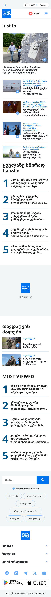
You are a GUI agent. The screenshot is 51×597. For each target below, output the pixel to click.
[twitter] (35, 573)
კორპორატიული (15, 562)
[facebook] (7, 573)
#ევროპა (13, 496)
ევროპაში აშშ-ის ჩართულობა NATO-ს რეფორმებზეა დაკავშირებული (32, 127)
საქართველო (29, 338)
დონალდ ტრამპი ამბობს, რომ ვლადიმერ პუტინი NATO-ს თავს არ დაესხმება (35, 104)
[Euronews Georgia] (6, 13)
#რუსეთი (14, 518)
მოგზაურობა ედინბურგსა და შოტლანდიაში (34, 148)
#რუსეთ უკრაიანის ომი (25, 511)
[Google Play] (14, 582)
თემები (7, 546)
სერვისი (8, 554)
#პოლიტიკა (35, 518)
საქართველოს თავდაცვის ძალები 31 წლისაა (35, 361)
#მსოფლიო (25, 503)
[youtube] (44, 573)
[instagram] (16, 573)
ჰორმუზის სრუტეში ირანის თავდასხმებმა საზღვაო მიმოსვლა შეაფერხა (35, 83)
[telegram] (25, 573)
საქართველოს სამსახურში (32, 346)
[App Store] (37, 582)
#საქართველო (34, 496)
